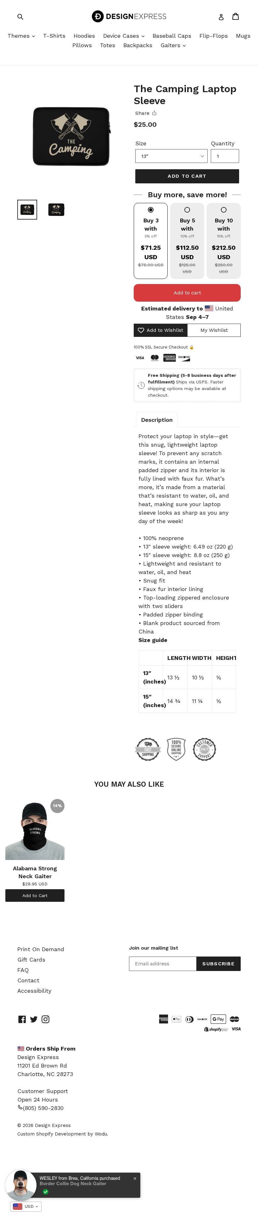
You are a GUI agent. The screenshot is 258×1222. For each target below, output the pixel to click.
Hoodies (84, 35)
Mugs (243, 35)
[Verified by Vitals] (45, 1192)
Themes (19, 35)
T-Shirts (54, 35)
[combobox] (26, 1207)
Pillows (82, 45)
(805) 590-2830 (43, 1108)
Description (157, 419)
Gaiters (171, 45)
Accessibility (34, 990)
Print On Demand (40, 949)
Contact (28, 980)
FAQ (23, 970)
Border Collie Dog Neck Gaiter (73, 1183)
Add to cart (187, 293)
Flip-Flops (213, 35)
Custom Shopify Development (51, 1134)
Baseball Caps (172, 35)
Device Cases (122, 35)
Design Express (53, 1125)
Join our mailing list (153, 948)
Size (140, 143)
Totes (107, 45)
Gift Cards (31, 959)
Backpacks (137, 45)
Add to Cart (35, 895)
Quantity (222, 143)
